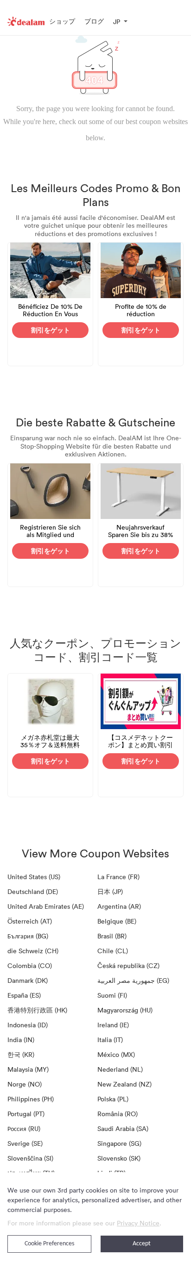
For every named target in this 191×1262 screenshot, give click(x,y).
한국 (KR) (20, 1054)
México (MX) (116, 1054)
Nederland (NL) (120, 1069)
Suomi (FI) (112, 995)
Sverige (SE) (25, 1143)
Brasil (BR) (112, 935)
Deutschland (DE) (32, 891)
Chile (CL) (112, 950)
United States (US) (33, 876)
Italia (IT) (110, 1039)
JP (116, 21)
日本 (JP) (110, 891)
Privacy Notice (138, 1222)
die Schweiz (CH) (32, 950)
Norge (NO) (24, 1084)
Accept (142, 1243)
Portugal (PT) (26, 1113)
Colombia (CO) (29, 965)
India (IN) (20, 1039)
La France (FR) (118, 876)
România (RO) (117, 1113)
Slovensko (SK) (118, 1158)
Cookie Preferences (49, 1243)
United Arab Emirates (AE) (45, 906)
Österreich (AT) (29, 921)
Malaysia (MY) (28, 1069)
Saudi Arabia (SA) (122, 1128)
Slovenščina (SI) (30, 1158)
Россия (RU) (23, 1128)
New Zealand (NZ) (124, 1084)
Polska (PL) (112, 1098)
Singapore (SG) (119, 1143)
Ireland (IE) (113, 1024)
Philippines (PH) (30, 1098)
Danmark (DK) (27, 980)
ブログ (94, 21)
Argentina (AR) (119, 906)
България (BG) (27, 935)
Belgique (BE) (116, 921)
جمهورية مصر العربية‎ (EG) (133, 980)
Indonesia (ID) (27, 1024)
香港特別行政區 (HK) (37, 1010)
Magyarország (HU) (125, 1010)
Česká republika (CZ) (128, 965)
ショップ (62, 21)
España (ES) (24, 995)
